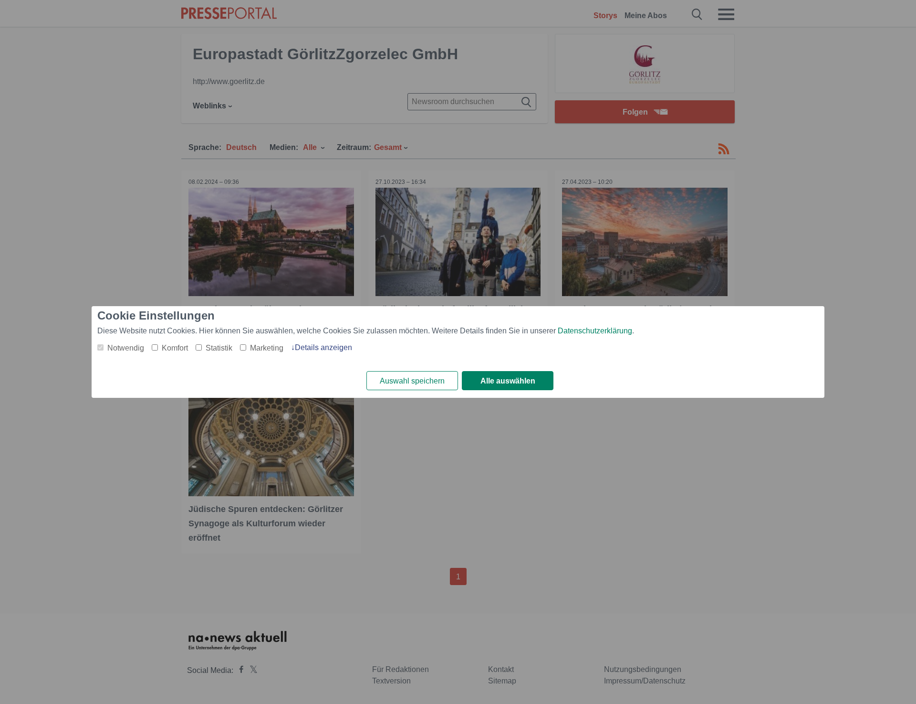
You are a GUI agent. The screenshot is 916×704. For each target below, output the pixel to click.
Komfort (175, 348)
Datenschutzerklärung (595, 331)
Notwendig (125, 348)
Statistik (219, 348)
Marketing (266, 348)
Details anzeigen (323, 347)
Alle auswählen (507, 381)
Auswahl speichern (412, 381)
